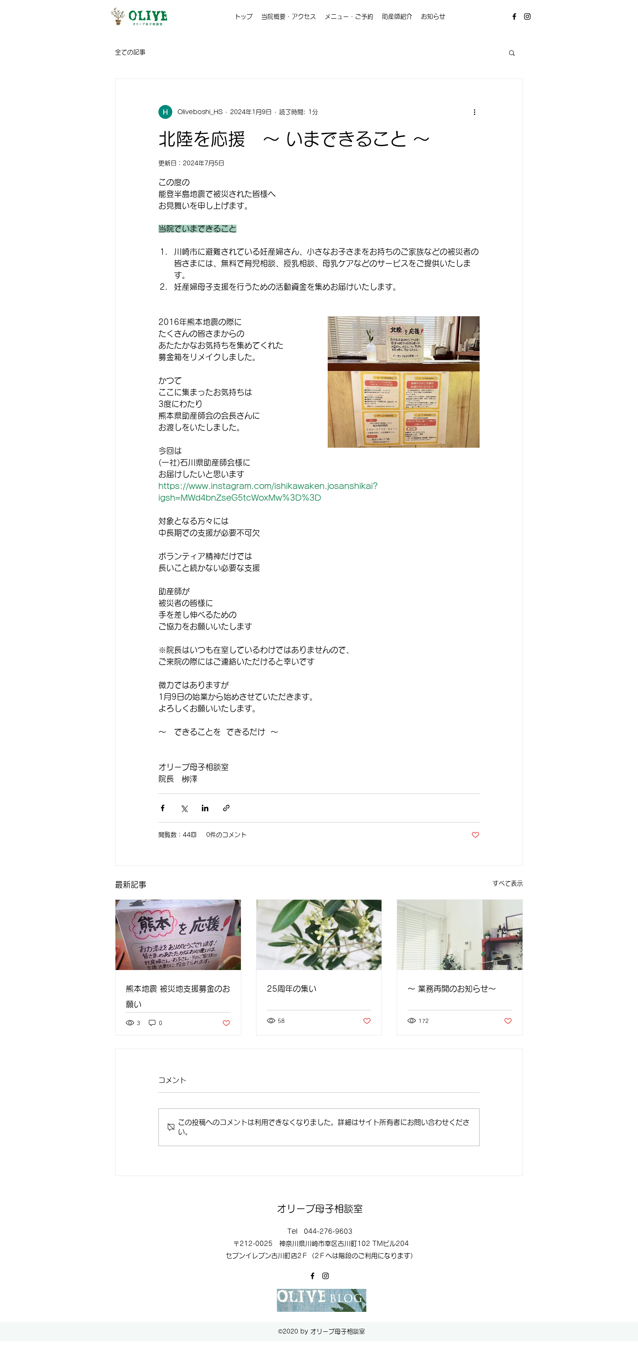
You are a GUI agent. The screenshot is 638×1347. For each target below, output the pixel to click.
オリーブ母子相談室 (320, 1208)
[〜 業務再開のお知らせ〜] (460, 935)
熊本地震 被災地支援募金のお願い (178, 996)
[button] (512, 52)
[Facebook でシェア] (162, 808)
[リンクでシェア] (226, 808)
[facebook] (514, 16)
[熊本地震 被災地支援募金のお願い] (178, 935)
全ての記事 (130, 52)
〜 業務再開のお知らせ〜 (452, 989)
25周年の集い (291, 989)
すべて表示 (508, 883)
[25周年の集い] (319, 935)
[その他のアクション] (474, 112)
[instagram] (527, 16)
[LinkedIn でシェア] (205, 808)
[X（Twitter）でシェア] (184, 808)
